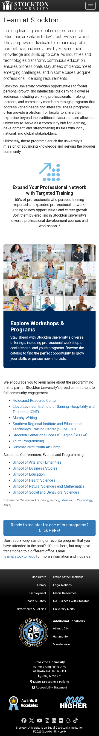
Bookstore (39, 577)
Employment (37, 593)
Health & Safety (36, 601)
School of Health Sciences (34, 480)
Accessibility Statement (51, 687)
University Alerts (64, 609)
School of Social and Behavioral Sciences (46, 492)
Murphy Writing (25, 418)
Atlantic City (61, 628)
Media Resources (64, 593)
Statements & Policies (31, 609)
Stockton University (25, 5)
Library (41, 585)
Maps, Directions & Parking (51, 681)
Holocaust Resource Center (35, 400)
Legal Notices (62, 585)
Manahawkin (61, 644)
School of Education (29, 474)
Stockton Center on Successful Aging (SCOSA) (50, 435)
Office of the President (68, 577)
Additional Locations (69, 621)
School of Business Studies (35, 468)
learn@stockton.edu (19, 556)
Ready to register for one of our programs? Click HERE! (49, 527)
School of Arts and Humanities (37, 462)
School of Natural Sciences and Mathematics (49, 486)
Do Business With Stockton (71, 601)
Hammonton (61, 636)
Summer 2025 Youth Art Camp (37, 447)
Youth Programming (28, 441)
